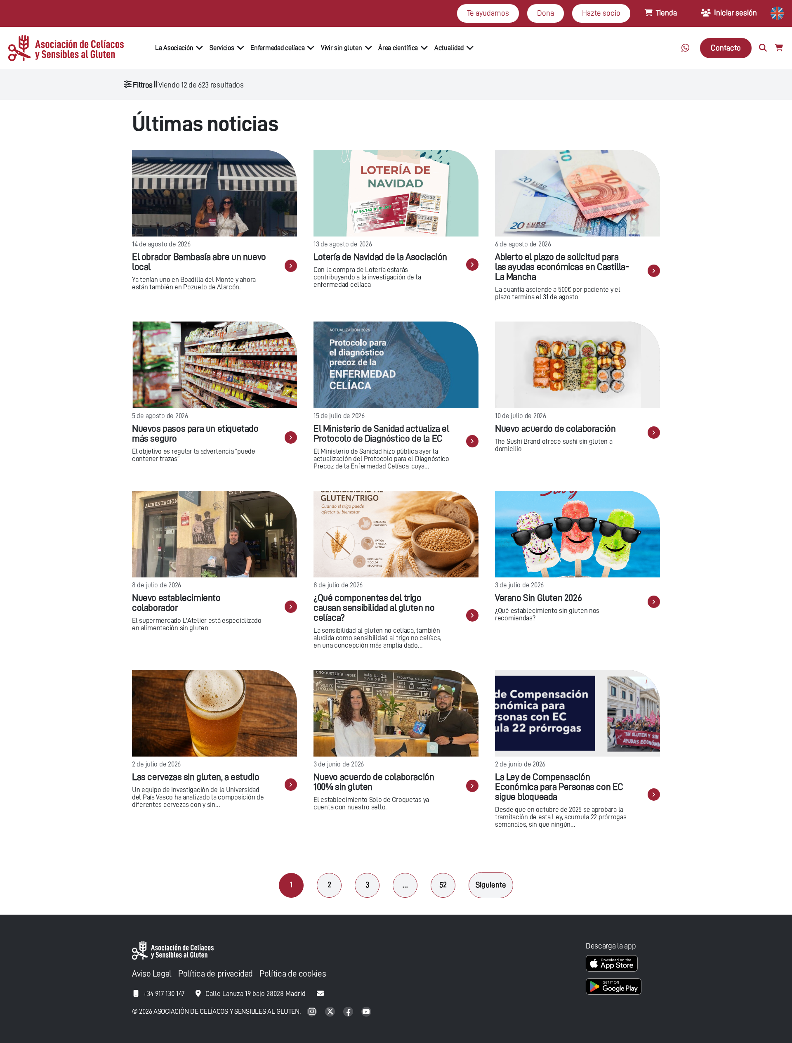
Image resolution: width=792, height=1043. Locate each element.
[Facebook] (349, 1012)
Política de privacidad (215, 974)
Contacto (726, 48)
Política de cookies (292, 974)
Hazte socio (601, 13)
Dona (545, 13)
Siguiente (491, 885)
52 (443, 885)
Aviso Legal (152, 974)
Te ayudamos (488, 13)
